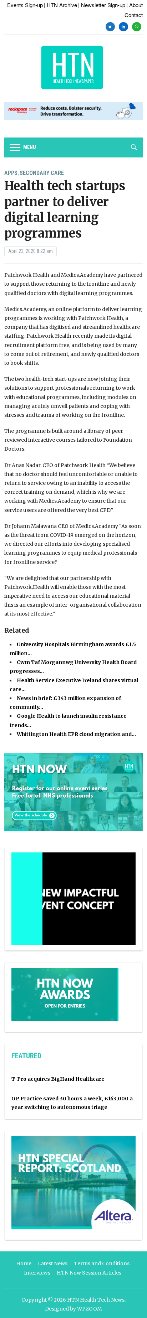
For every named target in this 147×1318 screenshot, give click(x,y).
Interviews (37, 1273)
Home (23, 1263)
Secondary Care (42, 173)
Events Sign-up (25, 5)
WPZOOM (89, 1309)
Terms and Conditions (102, 1263)
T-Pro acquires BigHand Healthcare (58, 1079)
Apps (10, 173)
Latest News (52, 1263)
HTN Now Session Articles (89, 1273)
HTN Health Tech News (96, 1300)
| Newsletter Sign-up (101, 5)
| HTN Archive (60, 5)
